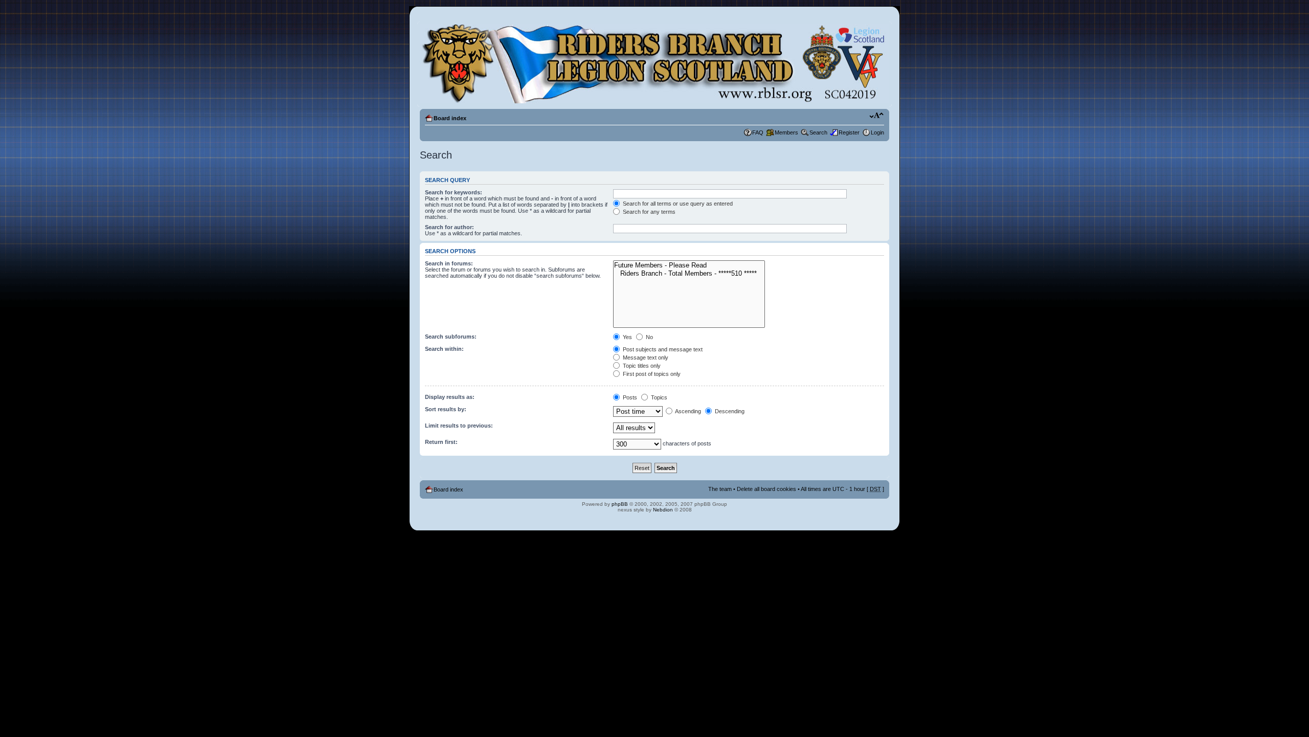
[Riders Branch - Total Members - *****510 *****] (688, 274)
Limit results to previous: (459, 425)
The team (720, 489)
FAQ (757, 132)
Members (786, 132)
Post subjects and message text (662, 349)
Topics (658, 397)
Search (818, 132)
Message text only (644, 357)
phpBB (620, 504)
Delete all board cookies (766, 489)
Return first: (441, 442)
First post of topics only (651, 374)
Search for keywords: (453, 192)
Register (849, 132)
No (648, 337)
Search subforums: (451, 336)
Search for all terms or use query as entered (677, 203)
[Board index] (654, 64)
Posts (629, 397)
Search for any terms (648, 212)
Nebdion (663, 509)
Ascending (687, 411)
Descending (728, 411)
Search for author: (449, 227)
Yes (626, 337)
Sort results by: (445, 409)
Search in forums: (449, 263)
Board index (450, 118)
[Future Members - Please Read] (688, 265)
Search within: (444, 349)
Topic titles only (641, 366)
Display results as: (450, 397)
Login (877, 132)
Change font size (876, 116)
